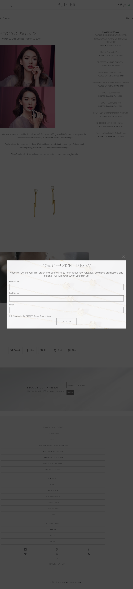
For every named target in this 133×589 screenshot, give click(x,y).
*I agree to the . (32, 316)
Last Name (14, 293)
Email (11, 304)
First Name (14, 281)
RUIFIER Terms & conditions (38, 316)
